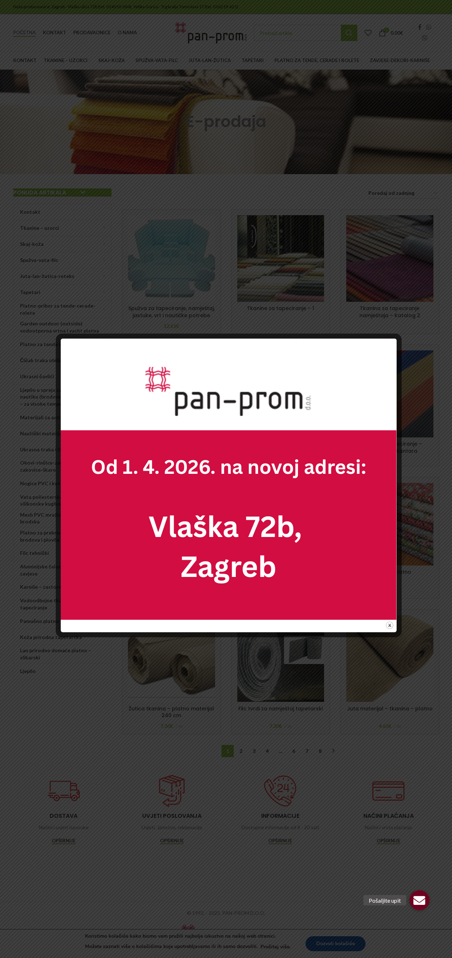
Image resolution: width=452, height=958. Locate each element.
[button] (419, 900)
